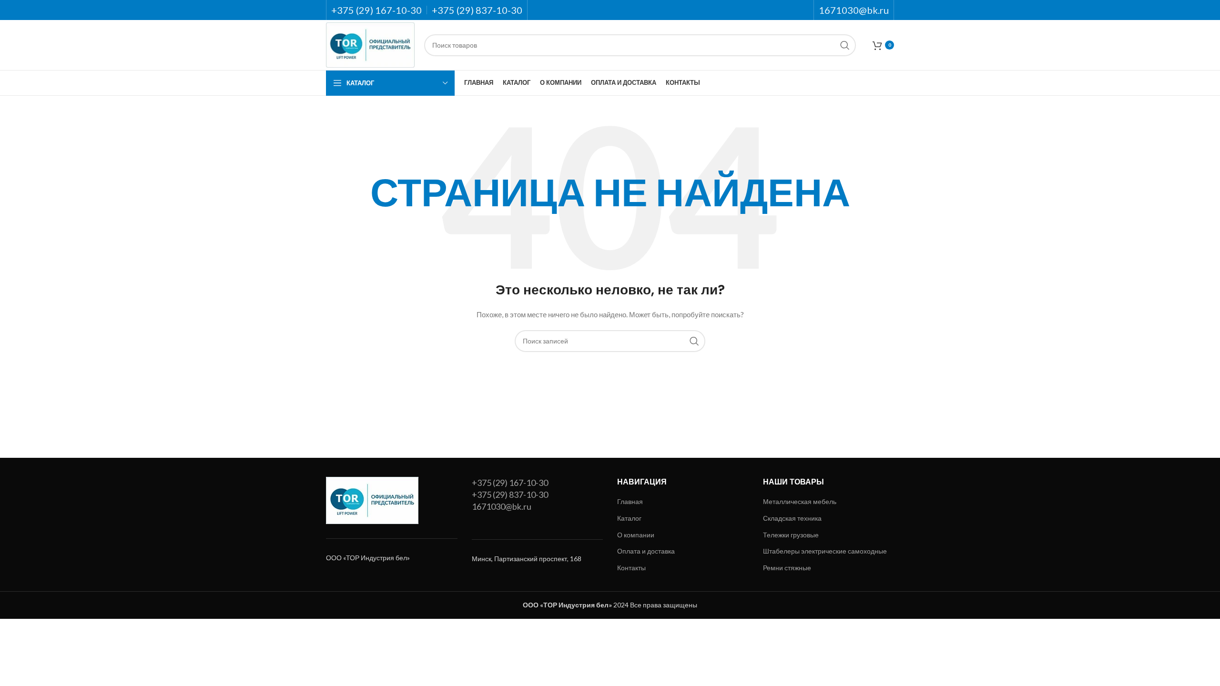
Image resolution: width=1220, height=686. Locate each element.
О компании (635, 535)
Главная (630, 501)
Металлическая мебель (799, 501)
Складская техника (792, 518)
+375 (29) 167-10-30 (510, 482)
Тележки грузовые (791, 535)
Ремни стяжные (787, 568)
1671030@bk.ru (501, 506)
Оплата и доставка (646, 551)
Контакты (631, 568)
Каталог (629, 518)
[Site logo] (370, 44)
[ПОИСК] (845, 45)
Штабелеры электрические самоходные (825, 551)
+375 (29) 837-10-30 (510, 494)
